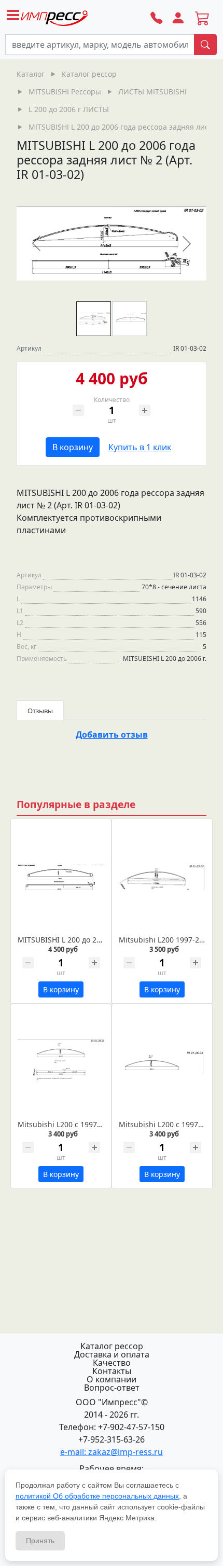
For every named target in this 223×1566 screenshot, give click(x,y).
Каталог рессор (111, 1346)
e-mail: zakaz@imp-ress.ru (111, 1452)
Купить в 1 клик (139, 447)
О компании (111, 1379)
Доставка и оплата (111, 1354)
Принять (40, 1540)
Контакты (111, 1371)
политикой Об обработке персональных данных (97, 1496)
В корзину (72, 447)
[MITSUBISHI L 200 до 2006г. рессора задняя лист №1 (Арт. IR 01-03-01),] (61, 877)
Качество (112, 1362)
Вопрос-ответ (112, 1387)
